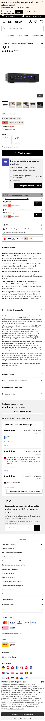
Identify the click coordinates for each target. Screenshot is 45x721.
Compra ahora (19, 11)
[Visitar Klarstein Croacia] (21, 673)
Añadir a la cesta (24, 153)
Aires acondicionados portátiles (12, 552)
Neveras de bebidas (8, 577)
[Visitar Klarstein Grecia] (26, 678)
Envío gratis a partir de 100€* (34, 16)
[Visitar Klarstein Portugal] (17, 678)
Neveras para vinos (8, 548)
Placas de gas (6, 594)
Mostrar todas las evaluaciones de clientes (25, 491)
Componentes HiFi (23, 35)
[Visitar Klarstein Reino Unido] (31, 667)
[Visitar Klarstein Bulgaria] (31, 673)
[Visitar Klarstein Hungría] (12, 673)
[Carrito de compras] (41, 22)
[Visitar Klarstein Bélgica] (7, 678)
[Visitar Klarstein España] (26, 667)
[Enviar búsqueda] (4, 28)
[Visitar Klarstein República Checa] (7, 673)
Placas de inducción (8, 590)
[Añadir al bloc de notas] (42, 43)
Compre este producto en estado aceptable (18, 210)
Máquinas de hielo (8, 573)
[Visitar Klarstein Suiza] (12, 667)
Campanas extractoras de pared (12, 585)
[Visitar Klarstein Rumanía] (26, 673)
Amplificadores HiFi (38, 35)
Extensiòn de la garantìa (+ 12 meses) (22, 177)
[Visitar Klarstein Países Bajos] (12, 678)
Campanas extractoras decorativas (13, 565)
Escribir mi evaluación (23, 411)
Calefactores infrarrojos (10, 569)
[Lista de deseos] (35, 22)
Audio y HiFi (11, 35)
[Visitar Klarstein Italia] (21, 667)
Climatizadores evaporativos (11, 581)
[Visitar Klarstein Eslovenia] (21, 678)
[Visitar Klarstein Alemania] (3, 667)
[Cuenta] (30, 21)
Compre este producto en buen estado (16, 199)
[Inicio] (5, 35)
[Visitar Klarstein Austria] (7, 667)
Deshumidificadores (8, 557)
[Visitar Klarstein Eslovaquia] (3, 673)
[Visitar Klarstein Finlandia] (3, 678)
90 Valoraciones (18, 51)
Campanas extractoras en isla (11, 561)
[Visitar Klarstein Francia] (17, 667)
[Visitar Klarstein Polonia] (17, 673)
